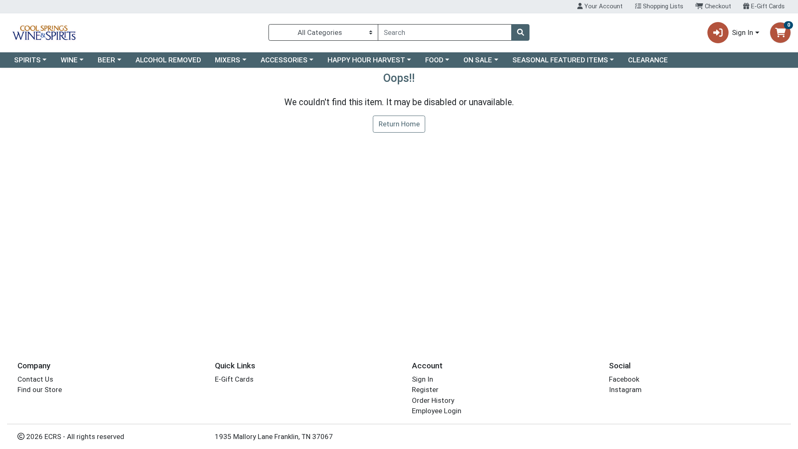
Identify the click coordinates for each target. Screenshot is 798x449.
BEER (106, 60)
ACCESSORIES (284, 60)
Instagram (625, 389)
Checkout (717, 6)
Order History (433, 400)
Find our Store (39, 389)
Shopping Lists (662, 6)
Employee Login (436, 411)
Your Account (603, 6)
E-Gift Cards (767, 6)
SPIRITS (27, 60)
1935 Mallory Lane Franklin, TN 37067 (274, 436)
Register (425, 389)
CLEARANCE (648, 60)
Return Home (399, 124)
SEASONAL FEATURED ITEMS (560, 60)
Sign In (422, 379)
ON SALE (477, 60)
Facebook (624, 379)
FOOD (434, 60)
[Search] (520, 32)
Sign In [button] (742, 32)
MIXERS (227, 60)
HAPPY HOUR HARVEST (366, 60)
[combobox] (445, 32)
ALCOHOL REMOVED (168, 60)
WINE (69, 60)
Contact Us (35, 379)
